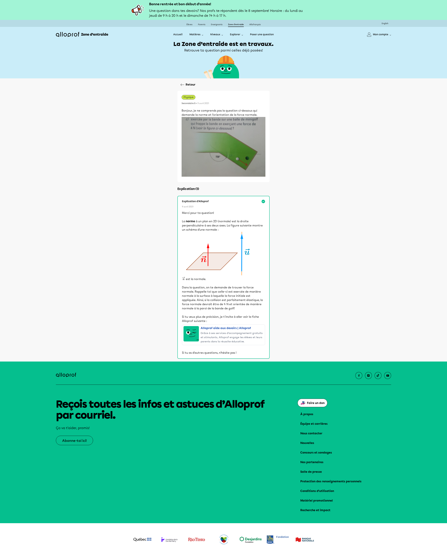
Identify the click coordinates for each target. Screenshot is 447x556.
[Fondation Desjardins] (251, 539)
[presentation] (183, 278)
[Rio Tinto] (196, 539)
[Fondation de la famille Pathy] (169, 539)
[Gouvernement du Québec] (142, 539)
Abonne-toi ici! (74, 441)
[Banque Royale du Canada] (278, 539)
